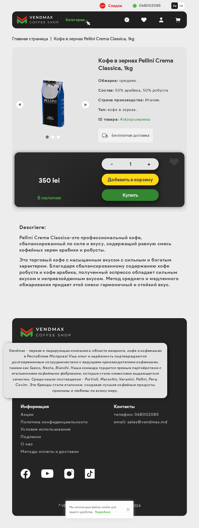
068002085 (150, 5)
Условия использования (46, 429)
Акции (27, 414)
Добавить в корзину (130, 179)
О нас (27, 443)
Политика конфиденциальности (54, 421)
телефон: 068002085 (136, 414)
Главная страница (30, 38)
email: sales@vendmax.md (140, 421)
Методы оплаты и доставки (50, 451)
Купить (130, 195)
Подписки (31, 436)
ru (174, 6)
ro (181, 6)
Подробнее (103, 512)
